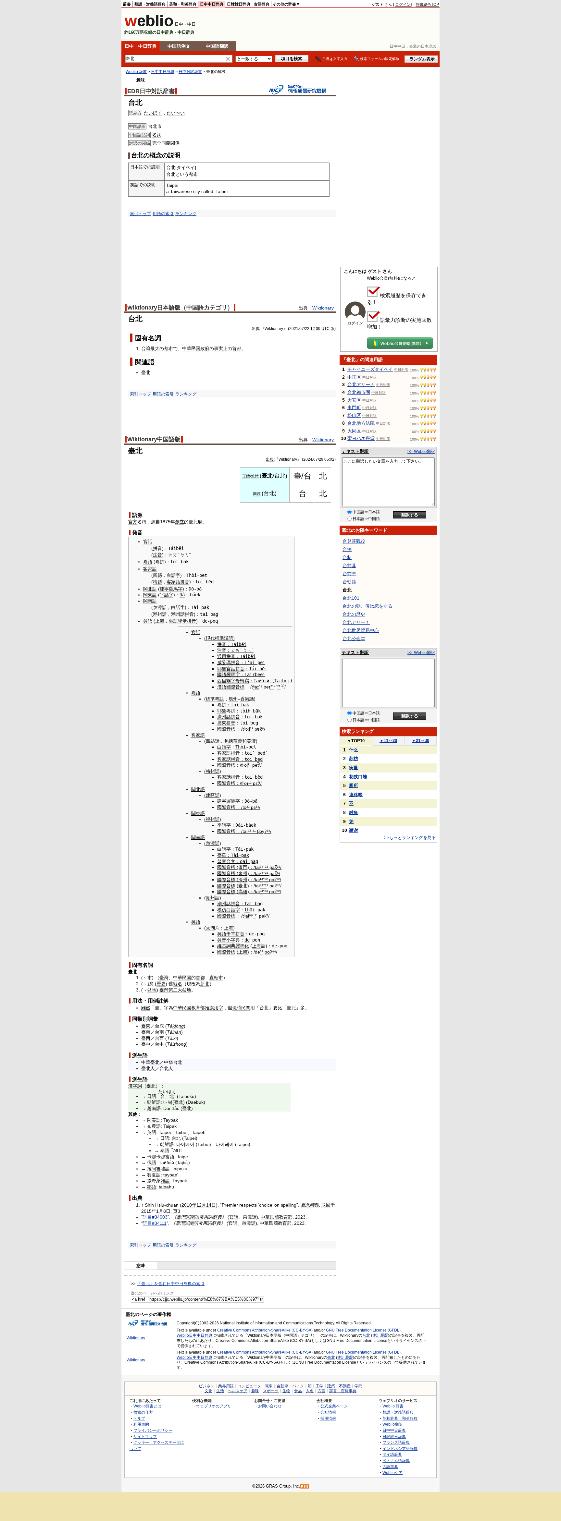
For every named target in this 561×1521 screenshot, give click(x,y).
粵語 (147, 561)
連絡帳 (356, 794)
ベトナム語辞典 (396, 1460)
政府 (204, 348)
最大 (154, 348)
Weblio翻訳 (392, 1424)
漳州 (242, 879)
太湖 (210, 928)
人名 (310, 1391)
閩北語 (150, 588)
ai (247, 916)
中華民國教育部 (189, 1007)
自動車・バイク (290, 1386)
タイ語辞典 (392, 1454)
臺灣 (163, 977)
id (174, 1025)
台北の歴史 (354, 614)
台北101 (351, 598)
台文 (230, 861)
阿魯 (156, 1168)
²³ (261, 891)
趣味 (255, 1391)
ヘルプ (139, 1418)
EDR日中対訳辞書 (151, 91)
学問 (358, 1386)
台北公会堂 (354, 638)
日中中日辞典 (211, 4)
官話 (147, 541)
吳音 (221, 940)
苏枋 (353, 758)
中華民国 (191, 348)
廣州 (233, 698)
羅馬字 (175, 588)
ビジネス (206, 1386)
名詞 (156, 134)
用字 (218, 1007)
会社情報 (328, 1412)
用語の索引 (163, 213)
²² (266, 867)
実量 (353, 767)
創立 (179, 521)
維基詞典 (226, 945)
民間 (245, 1007)
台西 (159, 1038)
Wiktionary (323, 307)
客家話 (173, 581)
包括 (228, 741)
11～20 (388, 740)
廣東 (221, 722)
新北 (204, 983)
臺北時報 (310, 1205)
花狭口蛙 (358, 776)
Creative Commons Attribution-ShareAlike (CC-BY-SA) (265, 1330)
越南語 (154, 1108)
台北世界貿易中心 (361, 630)
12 (312, 329)
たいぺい (176, 113)
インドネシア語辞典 (400, 1448)
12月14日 (206, 1205)
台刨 (347, 549)
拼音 (157, 548)
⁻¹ (265, 885)
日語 (151, 1096)
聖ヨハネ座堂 (361, 438)
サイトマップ (145, 1436)
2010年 (188, 1205)
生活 (220, 1391)
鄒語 (151, 1186)
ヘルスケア (237, 1391)
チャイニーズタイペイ (370, 369)
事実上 (221, 348)
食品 (298, 1391)
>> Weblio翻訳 (421, 451)
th (247, 909)
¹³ (261, 879)
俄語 (151, 1162)
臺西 (145, 1038)
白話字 (173, 575)
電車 (269, 1386)
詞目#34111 (155, 1223)
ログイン (403, 4)
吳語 (147, 621)
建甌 (210, 795)
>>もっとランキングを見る (410, 837)
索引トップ (140, 213)
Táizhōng (176, 1044)
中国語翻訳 (217, 46)
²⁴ (257, 807)
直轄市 (216, 977)
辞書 (127, 4)
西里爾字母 (228, 680)
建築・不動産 (339, 1386)
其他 (132, 1114)
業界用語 (226, 1386)
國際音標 (235, 686)
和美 (246, 741)
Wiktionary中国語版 (154, 439)
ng (181, 1025)
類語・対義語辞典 (150, 4)
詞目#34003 (155, 1217)
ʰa (255, 686)
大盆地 (184, 989)
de (247, 940)
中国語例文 (179, 46)
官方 (132, 521)
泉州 (242, 873)
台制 (347, 557)
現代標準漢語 (219, 638)
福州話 (212, 819)
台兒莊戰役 (354, 541)
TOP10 (356, 740)
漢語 (221, 686)
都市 (193, 174)
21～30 (420, 740)
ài (168, 1108)
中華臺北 (150, 1062)
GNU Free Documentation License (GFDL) (363, 1330)
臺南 (145, 1032)
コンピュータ (249, 1386)
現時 (236, 1007)
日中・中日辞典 (140, 46)
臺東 (145, 1025)
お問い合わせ (269, 1406)
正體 (246, 476)
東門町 (354, 407)
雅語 (165, 1180)
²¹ (272, 686)
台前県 (349, 573)
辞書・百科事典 (342, 1391)
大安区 (354, 400)
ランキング (185, 213)
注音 (157, 554)
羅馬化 (242, 945)
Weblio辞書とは (147, 1406)
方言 (321, 1391)
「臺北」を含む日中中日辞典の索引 (171, 1283)
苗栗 (237, 741)
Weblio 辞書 (136, 72)
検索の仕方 (143, 1412)
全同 (161, 143)
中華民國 (182, 977)
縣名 (177, 983)
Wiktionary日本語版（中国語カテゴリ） (180, 307)
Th (189, 575)
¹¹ (249, 765)
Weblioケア (392, 1472)
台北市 (155, 126)
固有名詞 (148, 338)
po (267, 952)
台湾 (145, 348)
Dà (182, 594)
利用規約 (141, 1424)
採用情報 (328, 1418)
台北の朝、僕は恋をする (368, 606)
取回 (325, 1205)
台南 (159, 1032)
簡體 (257, 494)
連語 (148, 362)
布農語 (154, 1126)
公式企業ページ (334, 1406)
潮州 (157, 614)
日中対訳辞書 (190, 72)
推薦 (209, 1007)
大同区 (354, 430)
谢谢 (353, 830)
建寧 (164, 588)
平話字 (166, 594)
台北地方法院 (361, 423)
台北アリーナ (361, 384)
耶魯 (221, 668)
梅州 (210, 771)
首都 (236, 348)
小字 (230, 940)
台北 (366, 1335)
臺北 (331, 1357)
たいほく (153, 113)
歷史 (161, 983)
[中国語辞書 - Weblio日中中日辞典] (148, 25)
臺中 (145, 1044)
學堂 (182, 621)
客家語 (150, 568)
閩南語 (150, 600)
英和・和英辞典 (182, 4)
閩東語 (150, 594)
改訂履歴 (380, 1335)
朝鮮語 (154, 1102)
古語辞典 (261, 4)
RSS (305, 1486)
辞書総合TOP (427, 4)
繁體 (255, 476)
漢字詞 (135, 1086)
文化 (208, 1391)
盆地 (151, 989)
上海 (159, 621)
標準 (210, 698)
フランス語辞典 (396, 1442)
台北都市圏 (358, 392)
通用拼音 (226, 656)
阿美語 (154, 1120)
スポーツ (271, 1391)
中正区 (354, 377)
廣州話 (224, 716)
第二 (173, 989)
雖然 (145, 1007)
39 (318, 329)
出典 (256, 329)
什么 (353, 749)
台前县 (349, 565)
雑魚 (353, 812)
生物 (286, 1391)
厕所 (353, 785)
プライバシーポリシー (152, 1430)
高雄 (242, 891)
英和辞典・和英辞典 (400, 1418)
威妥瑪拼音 (228, 662)
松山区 (354, 415)
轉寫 (244, 680)
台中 (159, 1044)
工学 (319, 1386)
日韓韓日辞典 (238, 4)
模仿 (221, 909)
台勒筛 (349, 581)
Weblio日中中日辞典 (194, 1335)
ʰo (245, 783)
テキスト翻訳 (355, 451)
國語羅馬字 (228, 674)
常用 (203, 1217)
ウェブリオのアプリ (213, 1406)
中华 (168, 1062)
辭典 (217, 1217)
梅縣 (157, 581)
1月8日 (163, 1211)
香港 (244, 698)
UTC (325, 329)
